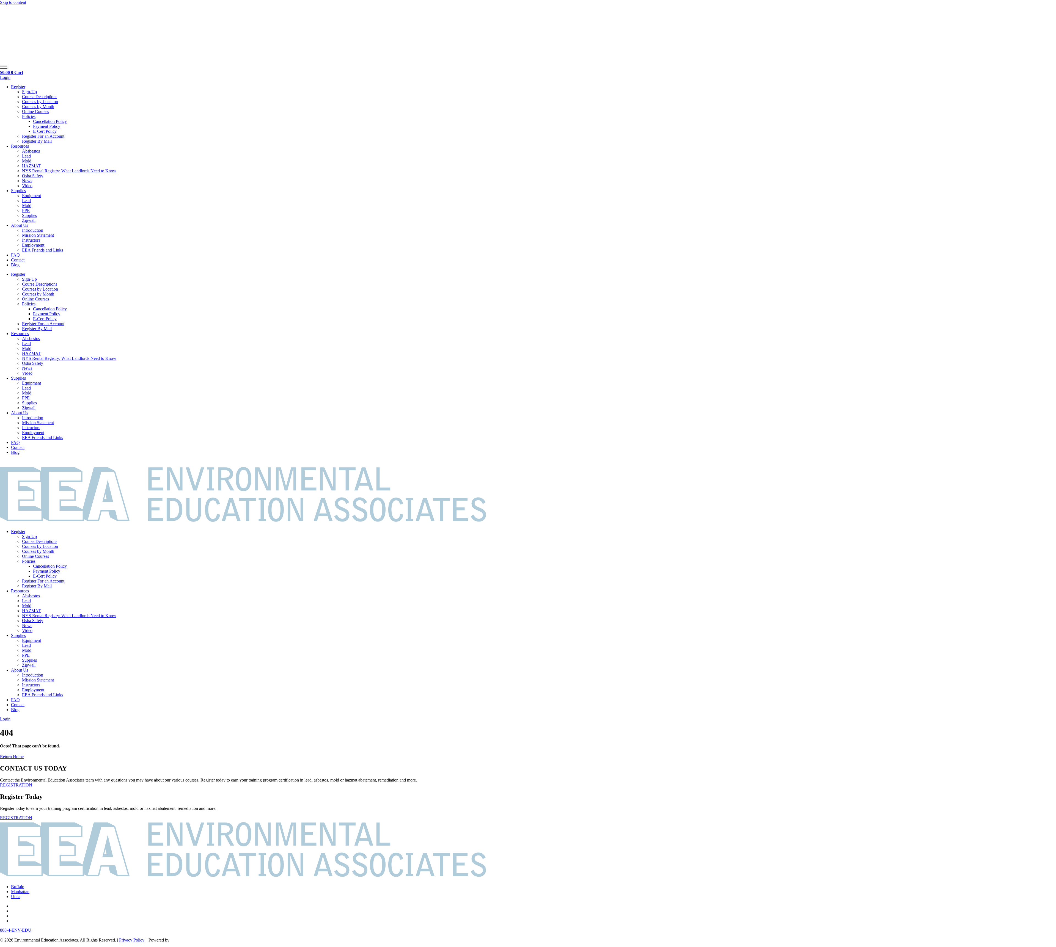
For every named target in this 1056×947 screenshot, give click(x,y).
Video (27, 185)
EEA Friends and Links (42, 250)
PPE (26, 210)
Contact (17, 260)
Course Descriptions (39, 96)
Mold (26, 161)
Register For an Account (43, 136)
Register (18, 86)
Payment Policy (46, 126)
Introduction (32, 230)
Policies (28, 116)
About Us (19, 225)
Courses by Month (38, 106)
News (27, 180)
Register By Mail (37, 141)
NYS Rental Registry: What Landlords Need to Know (69, 171)
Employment (33, 245)
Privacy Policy (131, 940)
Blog (15, 265)
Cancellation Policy (50, 121)
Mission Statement (38, 235)
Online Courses (35, 111)
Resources (20, 146)
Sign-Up (29, 91)
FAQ (15, 255)
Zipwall (28, 220)
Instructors (31, 240)
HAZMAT (31, 166)
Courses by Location (40, 101)
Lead (26, 156)
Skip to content (13, 2)
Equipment (31, 195)
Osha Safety (32, 175)
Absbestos (31, 151)
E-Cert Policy (45, 131)
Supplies (18, 190)
